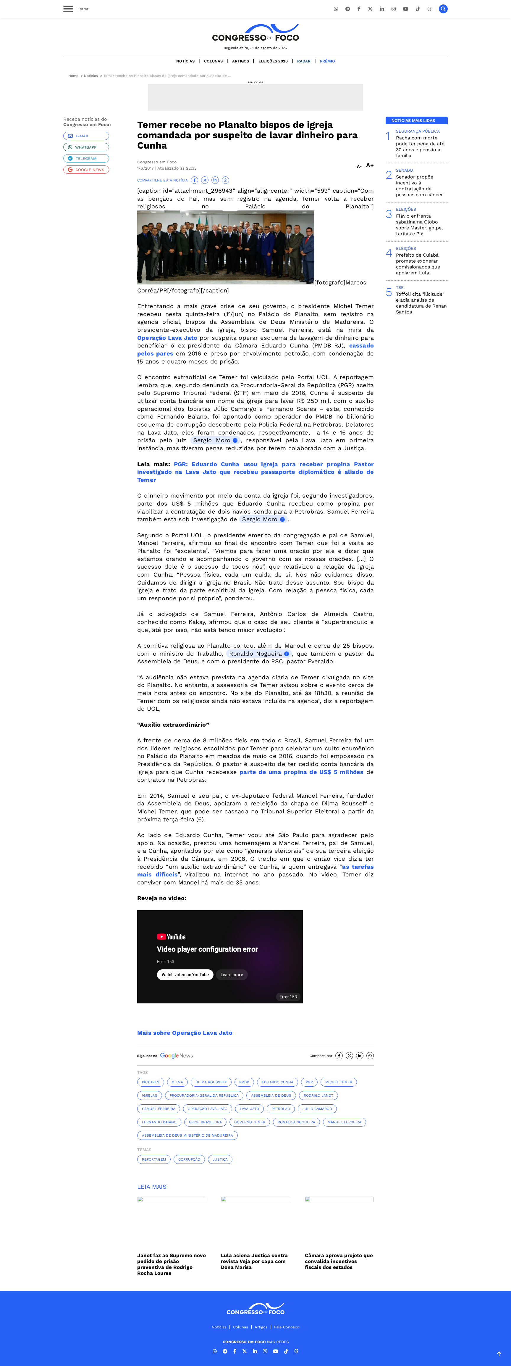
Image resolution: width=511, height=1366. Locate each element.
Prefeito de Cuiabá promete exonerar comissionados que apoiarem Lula (418, 264)
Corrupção (189, 1159)
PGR (309, 1082)
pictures (150, 1082)
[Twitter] (370, 9)
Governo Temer (249, 1122)
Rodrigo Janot (318, 1095)
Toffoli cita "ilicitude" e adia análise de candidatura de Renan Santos (421, 303)
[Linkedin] (382, 9)
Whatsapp (85, 147)
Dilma (177, 1082)
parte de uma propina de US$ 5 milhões (301, 771)
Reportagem (154, 1159)
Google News (89, 170)
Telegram (86, 158)
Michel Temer (338, 1082)
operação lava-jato (207, 1109)
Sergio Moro (212, 440)
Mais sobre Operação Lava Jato (184, 1032)
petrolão (280, 1109)
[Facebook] (359, 9)
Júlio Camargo (317, 1109)
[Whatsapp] (336, 9)
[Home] (255, 32)
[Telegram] (347, 9)
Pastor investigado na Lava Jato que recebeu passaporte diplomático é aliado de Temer (255, 472)
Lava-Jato (249, 1109)
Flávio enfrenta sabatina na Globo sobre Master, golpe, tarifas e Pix (419, 224)
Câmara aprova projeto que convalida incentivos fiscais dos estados (339, 1261)
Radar (304, 61)
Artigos (240, 61)
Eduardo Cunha (277, 1082)
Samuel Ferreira (158, 1109)
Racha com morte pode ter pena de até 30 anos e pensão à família (420, 146)
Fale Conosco (286, 1327)
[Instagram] (394, 9)
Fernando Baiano (159, 1122)
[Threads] (429, 9)
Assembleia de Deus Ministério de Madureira (187, 1135)
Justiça (220, 1159)
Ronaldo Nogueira (255, 653)
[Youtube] (405, 9)
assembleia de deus (271, 1095)
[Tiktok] (418, 9)
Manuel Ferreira (344, 1122)
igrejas (149, 1095)
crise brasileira (205, 1122)
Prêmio (327, 61)
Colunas (213, 61)
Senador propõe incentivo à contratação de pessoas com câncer (419, 185)
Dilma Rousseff (211, 1082)
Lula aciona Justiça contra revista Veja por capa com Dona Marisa (254, 1261)
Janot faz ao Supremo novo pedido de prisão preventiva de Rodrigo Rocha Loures (171, 1264)
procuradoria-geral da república (204, 1095)
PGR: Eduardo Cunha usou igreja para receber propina (264, 464)
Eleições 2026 (273, 61)
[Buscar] (443, 8)
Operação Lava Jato (167, 337)
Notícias (185, 61)
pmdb (244, 1082)
